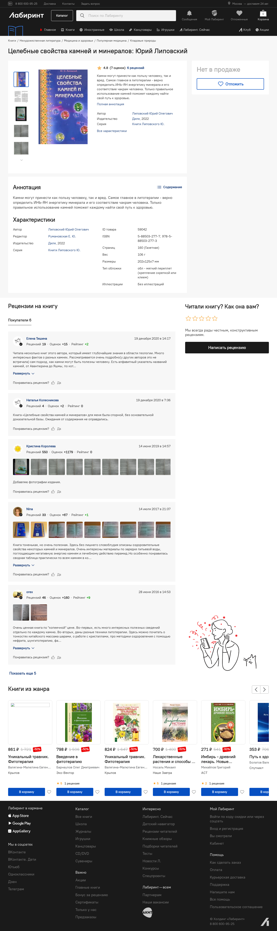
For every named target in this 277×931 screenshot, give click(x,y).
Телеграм (16, 889)
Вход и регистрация (226, 828)
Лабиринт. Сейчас (196, 30)
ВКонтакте (17, 852)
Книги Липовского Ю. (148, 124)
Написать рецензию (227, 347)
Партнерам (152, 895)
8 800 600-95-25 (222, 924)
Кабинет (217, 843)
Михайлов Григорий (215, 767)
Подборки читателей (160, 846)
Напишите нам (222, 892)
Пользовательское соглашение (236, 907)
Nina (29, 509)
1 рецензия (71, 783)
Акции (264, 30)
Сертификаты (86, 902)
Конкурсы (151, 868)
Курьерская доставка (227, 877)
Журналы (83, 831)
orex (29, 592)
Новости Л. (152, 861)
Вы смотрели (221, 836)
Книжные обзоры (157, 839)
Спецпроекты (154, 876)
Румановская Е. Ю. (62, 236)
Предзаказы (85, 917)
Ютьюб (13, 867)
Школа (119, 30)
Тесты (147, 853)
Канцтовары (143, 30)
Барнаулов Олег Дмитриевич (77, 767)
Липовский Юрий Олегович (152, 113)
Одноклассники (21, 874)
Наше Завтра (162, 773)
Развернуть (21, 373)
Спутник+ (256, 768)
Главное (50, 30)
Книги (70, 30)
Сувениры (83, 861)
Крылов (13, 773)
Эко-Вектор (65, 773)
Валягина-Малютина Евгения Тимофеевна (30, 767)
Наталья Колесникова (42, 400)
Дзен (12, 882)
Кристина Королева (41, 446)
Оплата (216, 870)
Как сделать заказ (225, 862)
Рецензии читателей (160, 831)
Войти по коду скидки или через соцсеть (237, 819)
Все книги (83, 816)
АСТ (204, 773)
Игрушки (167, 30)
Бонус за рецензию (91, 895)
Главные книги (87, 887)
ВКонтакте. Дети (22, 859)
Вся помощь (220, 899)
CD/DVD (82, 853)
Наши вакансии (156, 902)
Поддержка (219, 884)
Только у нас (86, 909)
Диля (136, 119)
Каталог (62, 15)
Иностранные (94, 30)
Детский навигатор (159, 824)
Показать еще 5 (22, 673)
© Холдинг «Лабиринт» (227, 919)
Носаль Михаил (164, 767)
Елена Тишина (36, 338)
